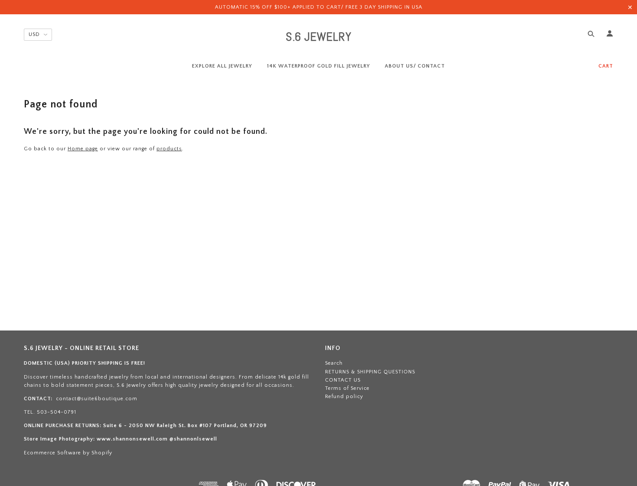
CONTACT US (343, 380)
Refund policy (344, 396)
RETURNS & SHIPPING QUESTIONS (370, 372)
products (169, 149)
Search (334, 363)
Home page (83, 149)
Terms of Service (347, 388)
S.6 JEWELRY (318, 36)
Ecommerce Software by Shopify (68, 453)
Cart (605, 66)
